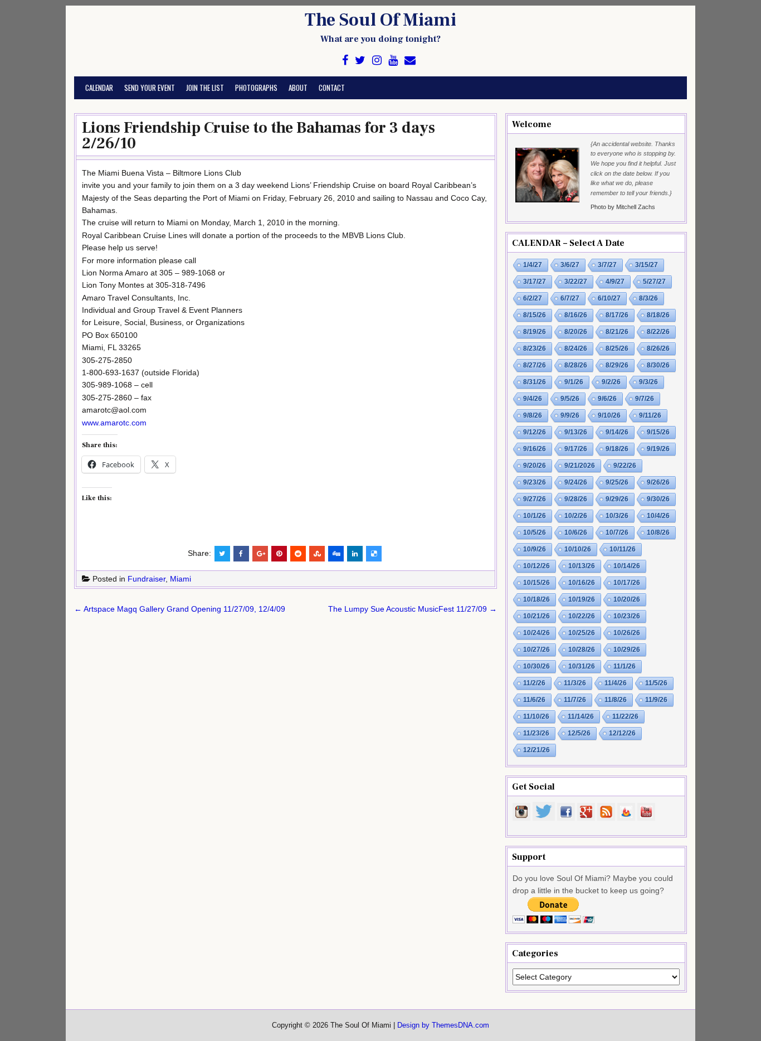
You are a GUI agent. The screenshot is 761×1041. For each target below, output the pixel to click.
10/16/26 (581, 583)
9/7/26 (644, 399)
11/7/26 (575, 700)
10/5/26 (534, 532)
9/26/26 (658, 482)
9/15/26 (658, 432)
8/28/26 (575, 365)
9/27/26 (534, 499)
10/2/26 (575, 516)
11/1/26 (624, 666)
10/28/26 (581, 649)
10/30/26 (536, 666)
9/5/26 (569, 399)
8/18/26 (658, 315)
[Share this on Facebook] (241, 553)
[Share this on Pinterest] (279, 553)
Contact (332, 87)
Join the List (205, 87)
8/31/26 (534, 382)
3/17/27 (534, 281)
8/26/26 (658, 348)
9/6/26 (607, 399)
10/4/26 (658, 516)
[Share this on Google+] (260, 553)
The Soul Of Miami (380, 20)
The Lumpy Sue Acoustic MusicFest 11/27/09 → (412, 608)
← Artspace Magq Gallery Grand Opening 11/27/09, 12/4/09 (179, 608)
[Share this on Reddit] (298, 553)
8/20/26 (575, 332)
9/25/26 (617, 482)
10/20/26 (626, 599)
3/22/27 (575, 281)
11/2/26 (534, 683)
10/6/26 (575, 532)
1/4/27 (532, 265)
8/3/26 (648, 298)
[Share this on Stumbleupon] (317, 553)
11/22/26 (625, 716)
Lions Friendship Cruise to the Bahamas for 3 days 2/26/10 (258, 135)
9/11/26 (650, 415)
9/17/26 (575, 449)
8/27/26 (534, 365)
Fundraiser (146, 578)
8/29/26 (617, 365)
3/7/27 (607, 265)
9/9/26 (569, 415)
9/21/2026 (579, 465)
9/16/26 (534, 449)
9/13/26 (575, 432)
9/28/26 (575, 499)
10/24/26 (536, 633)
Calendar (99, 87)
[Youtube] (393, 60)
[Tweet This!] (222, 553)
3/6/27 (569, 265)
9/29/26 (617, 499)
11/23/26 (536, 733)
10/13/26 (581, 566)
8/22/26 (658, 332)
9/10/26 (609, 415)
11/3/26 (575, 683)
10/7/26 (617, 532)
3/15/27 (646, 265)
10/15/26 (536, 583)
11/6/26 (534, 700)
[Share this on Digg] (336, 553)
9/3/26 (648, 382)
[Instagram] (377, 60)
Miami (180, 578)
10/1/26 (534, 516)
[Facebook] (345, 60)
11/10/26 (536, 716)
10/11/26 (622, 549)
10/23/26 (626, 616)
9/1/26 (573, 382)
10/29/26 (626, 649)
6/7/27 (569, 298)
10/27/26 (536, 649)
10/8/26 (658, 532)
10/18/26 (536, 599)
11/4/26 (615, 683)
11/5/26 (656, 683)
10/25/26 (581, 633)
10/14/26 (626, 566)
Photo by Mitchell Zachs (623, 207)
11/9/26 (656, 700)
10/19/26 (581, 599)
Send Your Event (149, 87)
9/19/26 (658, 449)
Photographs (256, 87)
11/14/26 (581, 716)
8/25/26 (617, 348)
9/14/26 (617, 432)
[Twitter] (360, 60)
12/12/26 (622, 733)
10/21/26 (536, 616)
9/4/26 (532, 399)
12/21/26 (536, 750)
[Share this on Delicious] (374, 553)
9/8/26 (532, 415)
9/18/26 (617, 449)
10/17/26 (626, 583)
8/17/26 (617, 315)
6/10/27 (609, 298)
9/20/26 (534, 465)
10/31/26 (581, 666)
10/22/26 (581, 616)
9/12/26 (534, 432)
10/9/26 (534, 549)
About (298, 87)
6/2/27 (532, 298)
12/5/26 (579, 733)
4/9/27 (615, 281)
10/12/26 (536, 566)
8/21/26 (617, 332)
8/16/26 (575, 315)
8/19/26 (534, 332)
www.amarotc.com (114, 422)
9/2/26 (611, 382)
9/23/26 (534, 482)
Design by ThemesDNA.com (443, 1025)
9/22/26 (624, 465)
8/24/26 (575, 348)
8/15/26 (534, 315)
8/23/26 (534, 348)
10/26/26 (626, 633)
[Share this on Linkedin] (355, 553)
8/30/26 (658, 365)
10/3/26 (617, 516)
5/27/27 (654, 281)
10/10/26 (577, 549)
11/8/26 (615, 700)
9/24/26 (575, 482)
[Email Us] (410, 60)
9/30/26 (658, 499)
